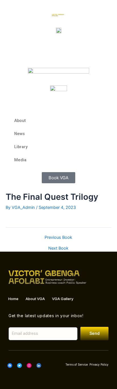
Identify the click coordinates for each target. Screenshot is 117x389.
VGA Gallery (62, 298)
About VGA (35, 298)
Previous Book (58, 237)
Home (13, 298)
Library (21, 146)
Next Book (58, 248)
